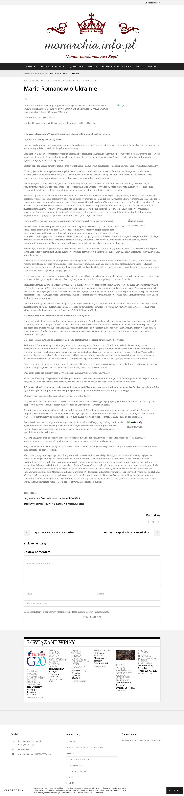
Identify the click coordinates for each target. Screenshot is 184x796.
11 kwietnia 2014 (40, 81)
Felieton (70, 754)
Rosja (44, 74)
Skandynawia (33, 684)
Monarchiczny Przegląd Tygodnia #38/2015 (34, 690)
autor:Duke (55, 81)
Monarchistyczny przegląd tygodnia (36, 679)
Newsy (30, 683)
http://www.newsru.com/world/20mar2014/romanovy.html (54, 503)
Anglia (30, 670)
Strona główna (31, 74)
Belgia (52, 650)
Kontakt (70, 783)
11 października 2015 (56, 680)
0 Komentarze (90, 81)
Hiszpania (76, 654)
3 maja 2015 (121, 691)
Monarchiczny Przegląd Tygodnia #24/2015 (78, 674)
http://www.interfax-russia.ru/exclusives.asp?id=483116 (52, 498)
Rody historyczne (79, 771)
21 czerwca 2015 (78, 681)
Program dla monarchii (77, 759)
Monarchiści (76, 765)
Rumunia (53, 666)
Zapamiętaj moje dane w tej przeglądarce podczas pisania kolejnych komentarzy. (68, 611)
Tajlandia (76, 668)
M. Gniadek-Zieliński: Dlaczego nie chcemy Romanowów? (101, 658)
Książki (69, 777)
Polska (127, 677)
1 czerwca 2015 (100, 666)
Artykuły (75, 652)
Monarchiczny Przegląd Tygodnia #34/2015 (56, 672)
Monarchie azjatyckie (32, 672)
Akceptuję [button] (175, 790)
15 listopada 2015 (35, 698)
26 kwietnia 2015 (145, 674)
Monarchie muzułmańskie (34, 675)
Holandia (53, 652)
